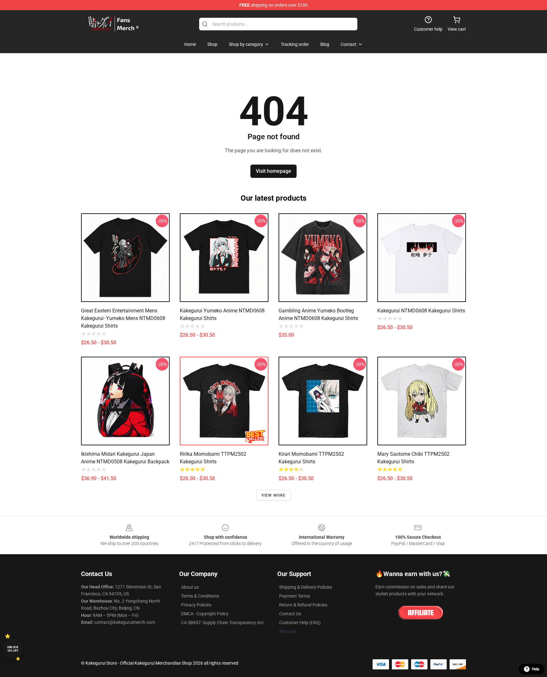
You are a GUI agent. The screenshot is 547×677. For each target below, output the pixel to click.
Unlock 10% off (12, 649)
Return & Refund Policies (303, 604)
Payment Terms (294, 596)
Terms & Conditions (200, 596)
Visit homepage (273, 171)
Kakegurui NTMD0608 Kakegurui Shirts (421, 311)
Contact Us (290, 613)
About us (190, 587)
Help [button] (535, 669)
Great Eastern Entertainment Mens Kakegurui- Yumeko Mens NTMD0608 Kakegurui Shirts (123, 318)
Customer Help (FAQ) (300, 622)
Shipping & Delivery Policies (305, 587)
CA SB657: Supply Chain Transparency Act (222, 622)
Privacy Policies (196, 604)
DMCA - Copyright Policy (205, 613)
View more (273, 495)
